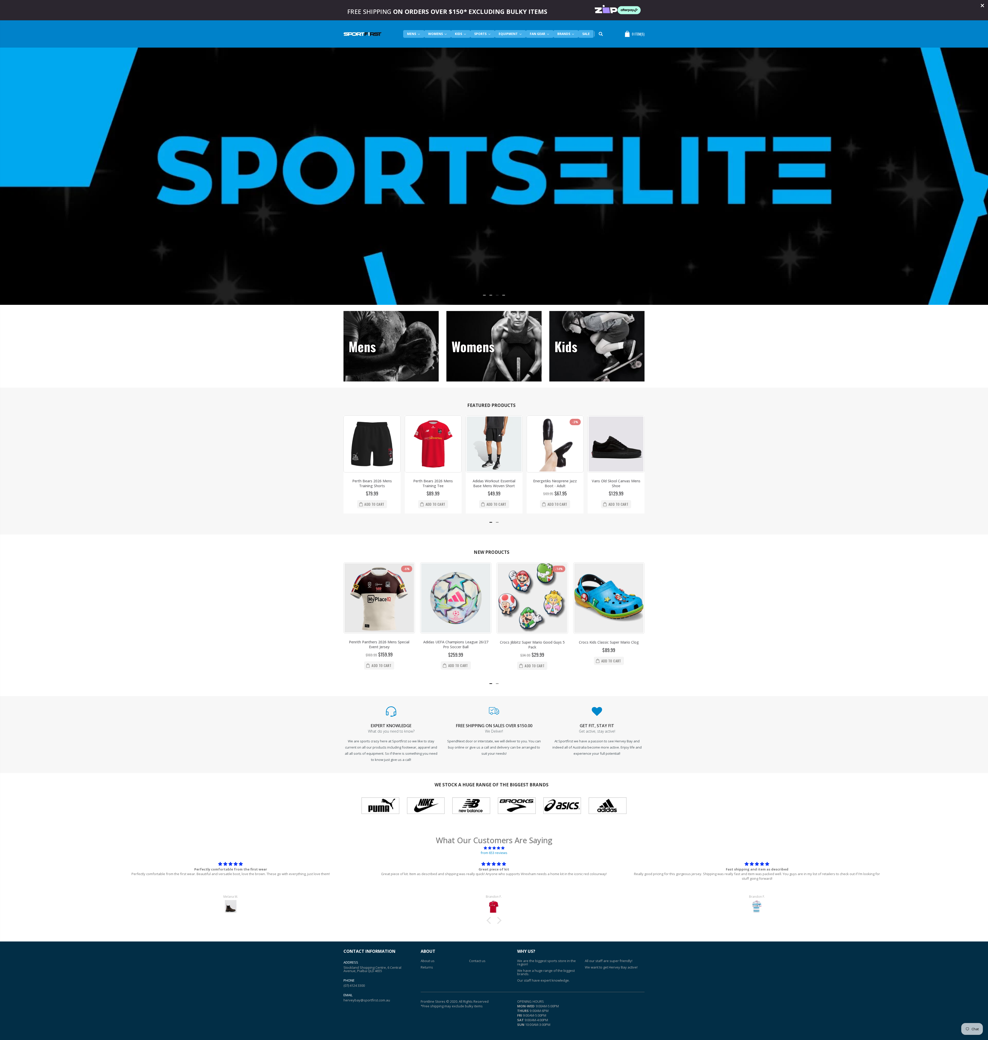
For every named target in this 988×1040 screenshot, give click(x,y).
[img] (494, 848)
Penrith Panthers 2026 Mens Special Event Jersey (379, 645)
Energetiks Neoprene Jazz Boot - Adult (513, 483)
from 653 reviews (494, 852)
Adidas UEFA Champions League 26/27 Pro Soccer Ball (455, 645)
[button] (484, 295)
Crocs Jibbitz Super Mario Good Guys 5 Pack (532, 645)
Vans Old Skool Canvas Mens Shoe (574, 483)
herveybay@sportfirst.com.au (366, 1000)
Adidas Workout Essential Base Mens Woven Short (452, 483)
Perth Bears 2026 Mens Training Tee (391, 483)
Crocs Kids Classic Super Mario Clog (609, 642)
